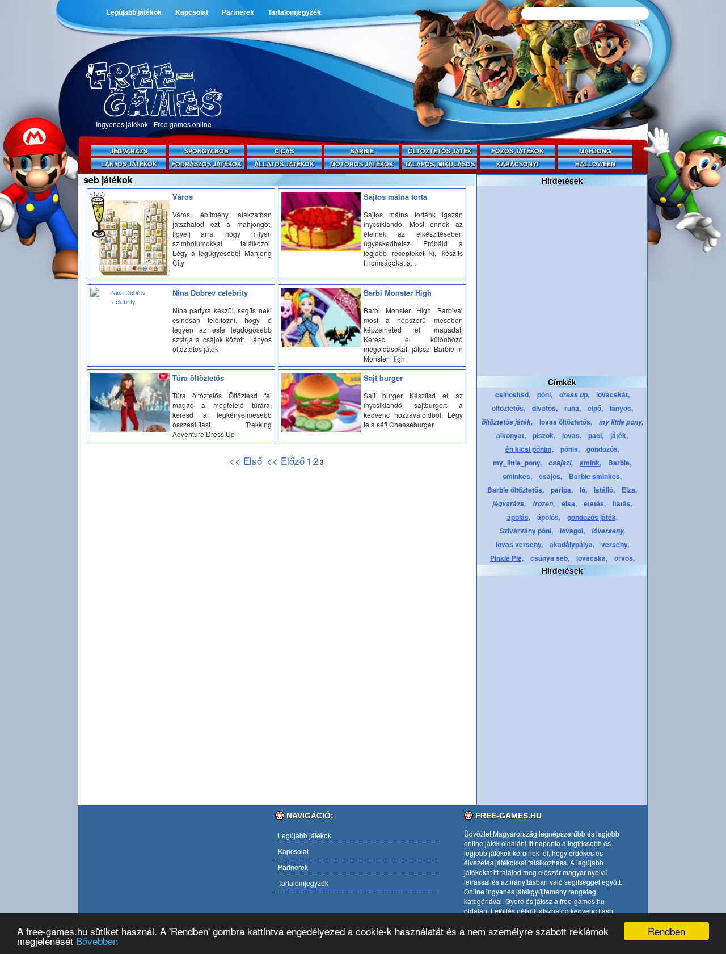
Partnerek (238, 12)
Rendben (666, 931)
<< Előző (286, 460)
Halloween (595, 163)
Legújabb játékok (134, 12)
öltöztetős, (508, 408)
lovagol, (572, 531)
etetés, (595, 503)
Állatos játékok (284, 163)
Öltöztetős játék (440, 150)
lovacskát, (613, 394)
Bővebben (97, 941)
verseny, (615, 544)
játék (492, 843)
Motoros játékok (362, 163)
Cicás (284, 150)
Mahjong (595, 150)
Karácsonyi (517, 163)
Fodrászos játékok (206, 163)
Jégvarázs (128, 150)
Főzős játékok (517, 150)
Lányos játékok (129, 163)
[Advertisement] (442, 114)
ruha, (572, 408)
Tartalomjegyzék (294, 12)
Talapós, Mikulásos (439, 163)
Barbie (362, 150)
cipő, (595, 408)
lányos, (621, 408)
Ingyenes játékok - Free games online (154, 124)
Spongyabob (206, 150)
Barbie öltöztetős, (515, 490)
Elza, (629, 490)
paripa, (562, 490)
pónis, (570, 449)
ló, (583, 490)
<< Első (247, 460)
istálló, (604, 490)
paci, (595, 435)
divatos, (545, 408)
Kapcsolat (191, 12)
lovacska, (591, 558)
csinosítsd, (512, 394)
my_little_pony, (517, 462)
